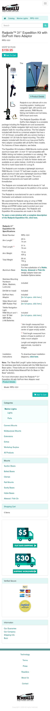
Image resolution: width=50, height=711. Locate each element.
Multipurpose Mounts (12, 431)
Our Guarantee (10, 628)
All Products (9, 452)
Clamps (7, 476)
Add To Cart (11, 55)
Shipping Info (9, 635)
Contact (25, 683)
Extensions (8, 436)
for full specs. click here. (31, 297)
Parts (9, 418)
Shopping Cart (10, 506)
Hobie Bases (9, 493)
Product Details (37, 96)
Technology (25, 654)
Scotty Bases (9, 487)
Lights (9, 412)
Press (25, 666)
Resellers (25, 672)
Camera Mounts (10, 425)
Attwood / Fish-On (11, 498)
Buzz (6, 638)
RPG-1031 (34, 18)
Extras (6, 441)
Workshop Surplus (11, 447)
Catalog (11, 18)
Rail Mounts (9, 482)
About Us (25, 677)
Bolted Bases (9, 471)
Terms (25, 660)
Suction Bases (10, 466)
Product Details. (9, 382)
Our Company (9, 631)
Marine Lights (22, 18)
